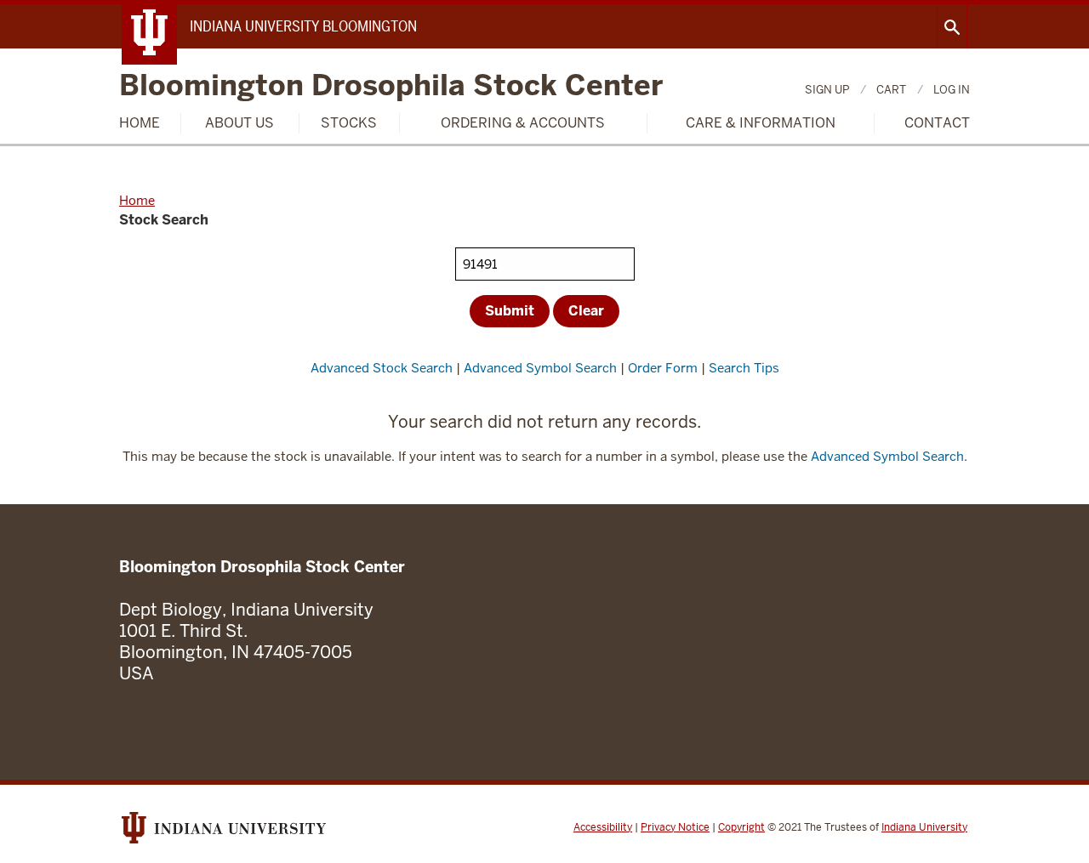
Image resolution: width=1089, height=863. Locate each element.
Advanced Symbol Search (540, 368)
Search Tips (744, 368)
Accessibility (602, 827)
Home (139, 123)
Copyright (741, 827)
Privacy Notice (675, 827)
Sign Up (827, 89)
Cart (891, 89)
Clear (586, 311)
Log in (951, 89)
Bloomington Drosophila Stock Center (391, 86)
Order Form (663, 368)
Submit (509, 311)
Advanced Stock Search (382, 368)
